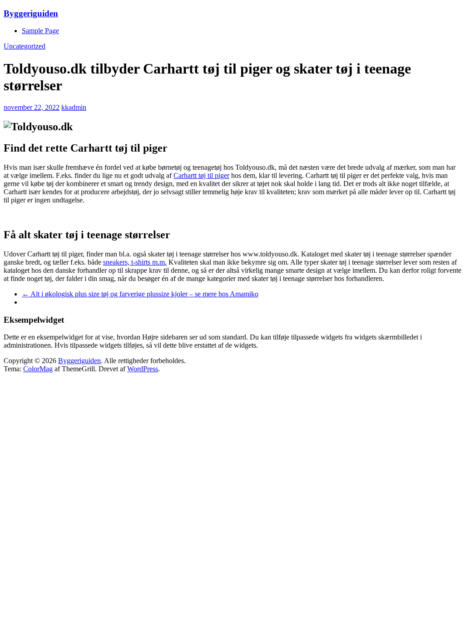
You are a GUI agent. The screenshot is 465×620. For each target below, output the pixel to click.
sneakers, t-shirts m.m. (135, 262)
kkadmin (73, 107)
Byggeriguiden (31, 13)
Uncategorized (24, 46)
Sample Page (40, 30)
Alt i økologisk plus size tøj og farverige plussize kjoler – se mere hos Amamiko (140, 294)
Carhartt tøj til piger (201, 175)
